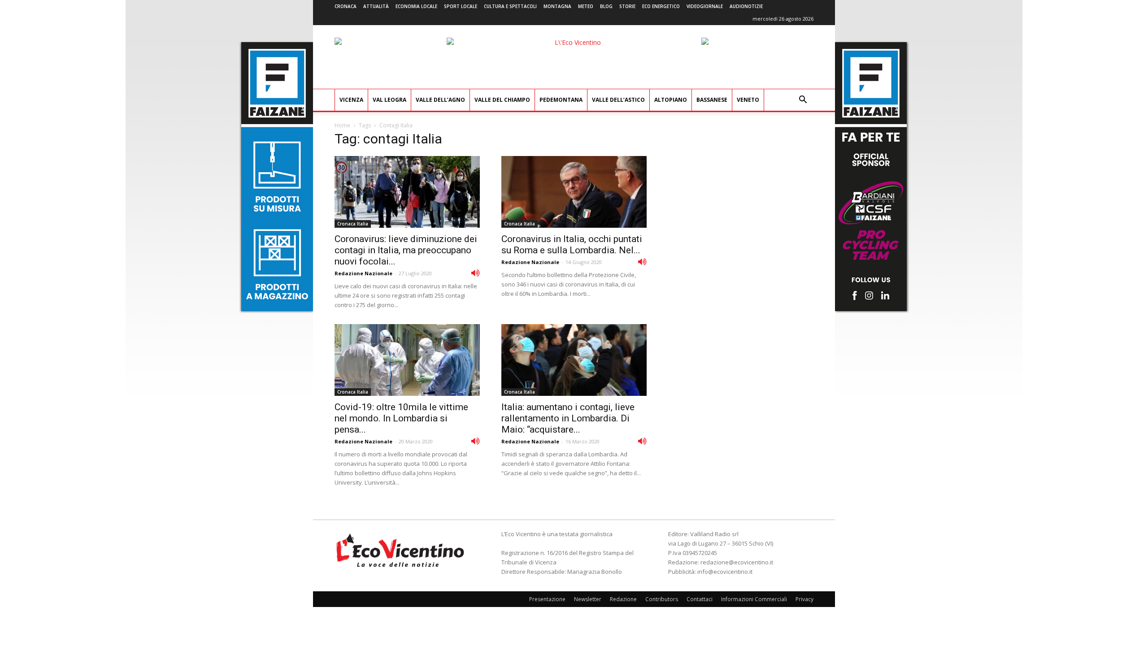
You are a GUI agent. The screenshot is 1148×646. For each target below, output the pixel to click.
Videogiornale (705, 6)
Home (342, 125)
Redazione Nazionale (363, 273)
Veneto (748, 100)
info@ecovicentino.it (724, 572)
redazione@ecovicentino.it (736, 562)
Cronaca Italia (352, 224)
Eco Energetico (661, 6)
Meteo (585, 6)
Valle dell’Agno (440, 100)
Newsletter (587, 599)
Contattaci (700, 599)
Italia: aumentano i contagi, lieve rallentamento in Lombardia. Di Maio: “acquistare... (568, 418)
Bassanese (711, 100)
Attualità (376, 6)
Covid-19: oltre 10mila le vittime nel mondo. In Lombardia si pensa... (401, 418)
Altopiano (670, 100)
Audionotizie (746, 6)
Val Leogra (389, 100)
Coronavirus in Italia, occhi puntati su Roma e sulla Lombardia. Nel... (571, 245)
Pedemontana (561, 100)
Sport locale (460, 6)
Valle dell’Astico (618, 100)
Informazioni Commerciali (754, 599)
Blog (606, 6)
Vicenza (351, 100)
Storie (627, 6)
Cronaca (346, 6)
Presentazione (547, 599)
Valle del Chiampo (502, 100)
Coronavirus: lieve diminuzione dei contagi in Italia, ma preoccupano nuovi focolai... (406, 250)
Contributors (661, 599)
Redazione (623, 599)
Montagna (557, 6)
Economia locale (416, 6)
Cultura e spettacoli (510, 6)
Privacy (804, 599)
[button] (802, 100)
